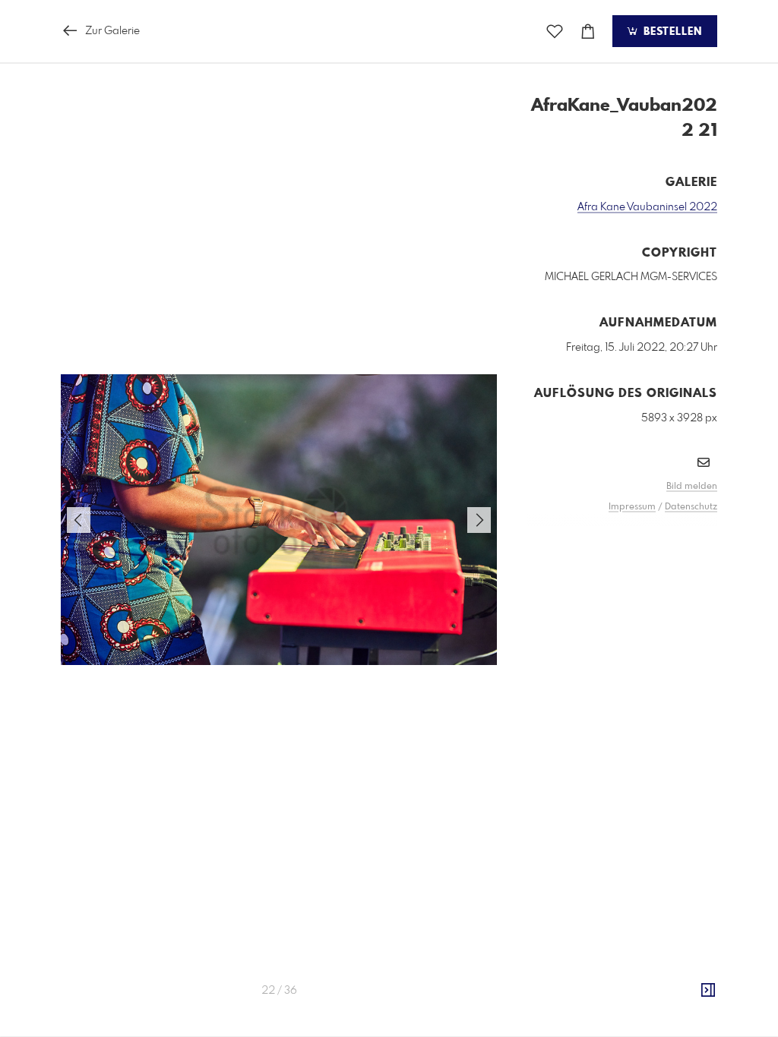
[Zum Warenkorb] (588, 31)
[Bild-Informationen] (708, 991)
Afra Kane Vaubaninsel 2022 (647, 207)
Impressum (632, 507)
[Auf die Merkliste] (555, 31)
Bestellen (671, 32)
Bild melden (691, 486)
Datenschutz (691, 507)
